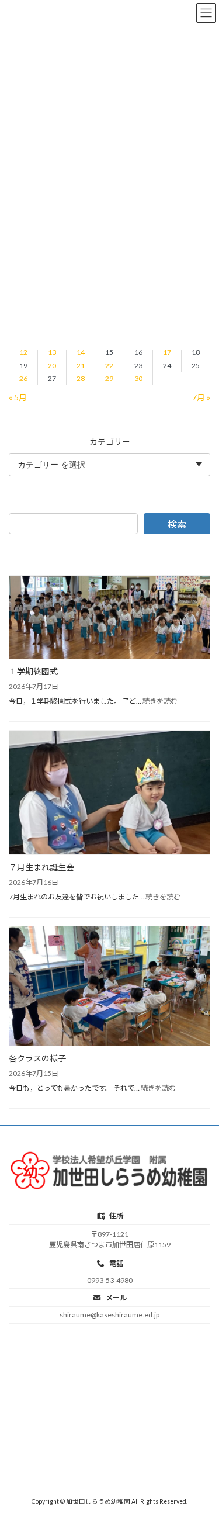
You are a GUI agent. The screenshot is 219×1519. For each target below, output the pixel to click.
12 (23, 352)
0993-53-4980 (110, 1280)
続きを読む (160, 701)
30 (138, 378)
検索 (177, 524)
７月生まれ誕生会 (41, 867)
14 (81, 352)
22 (109, 365)
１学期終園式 (33, 671)
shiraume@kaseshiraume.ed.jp (109, 1314)
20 (52, 365)
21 (81, 365)
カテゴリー (109, 441)
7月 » (201, 397)
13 (52, 352)
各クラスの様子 (37, 1058)
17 (167, 352)
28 (81, 378)
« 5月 (18, 397)
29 (109, 378)
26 (23, 378)
